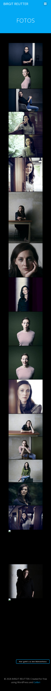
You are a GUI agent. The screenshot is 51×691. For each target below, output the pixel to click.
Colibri (36, 682)
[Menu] (45, 3)
